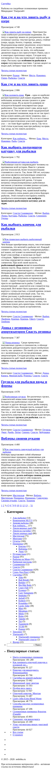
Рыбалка (12, 78)
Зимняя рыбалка (21, 523)
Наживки (40, 75)
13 (26, 505)
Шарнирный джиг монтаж (26, 683)
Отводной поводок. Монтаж (27, 693)
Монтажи (17, 538)
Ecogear (22, 590)
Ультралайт (18, 634)
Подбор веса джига (22, 688)
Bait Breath (23, 580)
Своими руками (9, 500)
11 (21, 505)
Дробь (11, 432)
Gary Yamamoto (25, 593)
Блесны (22, 546)
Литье (18, 432)
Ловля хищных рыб (22, 533)
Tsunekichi (23, 624)
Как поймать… (20, 525)
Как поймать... (20, 138)
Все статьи (18, 732)
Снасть (44, 375)
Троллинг (17, 631)
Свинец (25, 432)
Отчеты (16, 541)
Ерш (39, 138)
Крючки (15, 319)
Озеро (4, 78)
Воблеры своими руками (20, 438)
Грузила (46, 429)
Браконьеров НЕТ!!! (22, 520)
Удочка (4, 218)
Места (32, 75)
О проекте (18, 735)
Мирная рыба (15, 375)
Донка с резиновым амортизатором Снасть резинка (26, 329)
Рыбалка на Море (21, 559)
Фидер (16, 642)
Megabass (23, 611)
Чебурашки (44, 432)
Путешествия (19, 554)
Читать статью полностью (14, 70)
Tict (20, 621)
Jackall (21, 598)
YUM (21, 626)
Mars (20, 608)
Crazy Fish (23, 587)
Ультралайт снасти (27, 639)
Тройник (5, 321)
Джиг (3, 432)
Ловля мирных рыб (22, 528)
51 (31, 505)
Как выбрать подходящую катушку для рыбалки (21, 149)
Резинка (27, 375)
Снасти (21, 78)
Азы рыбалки (19, 518)
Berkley (22, 582)
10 (18, 505)
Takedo (21, 619)
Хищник (30, 500)
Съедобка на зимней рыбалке (27, 678)
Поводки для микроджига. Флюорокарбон (26, 671)
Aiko (20, 577)
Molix (21, 613)
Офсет (32, 319)
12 (23, 505)
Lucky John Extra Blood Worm (27, 698)
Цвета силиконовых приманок (28, 657)
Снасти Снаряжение (23, 213)
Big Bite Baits (24, 585)
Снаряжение (19, 564)
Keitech (22, 600)
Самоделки (42, 498)
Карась (4, 375)
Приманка (19, 498)
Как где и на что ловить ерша (24, 84)
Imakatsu (22, 595)
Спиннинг (41, 216)
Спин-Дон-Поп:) (21, 572)
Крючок (24, 319)
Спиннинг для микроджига (26, 719)
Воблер (37, 495)
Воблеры (22, 549)
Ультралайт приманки (29, 637)
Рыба (14, 141)
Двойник (5, 319)
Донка (4, 216)
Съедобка (6, 3)
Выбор (45, 213)
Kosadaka (23, 603)
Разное (16, 75)
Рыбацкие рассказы (22, 562)
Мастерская (18, 495)
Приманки (30, 498)
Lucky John (23, 606)
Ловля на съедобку (22, 531)
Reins (21, 616)
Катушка (13, 216)
